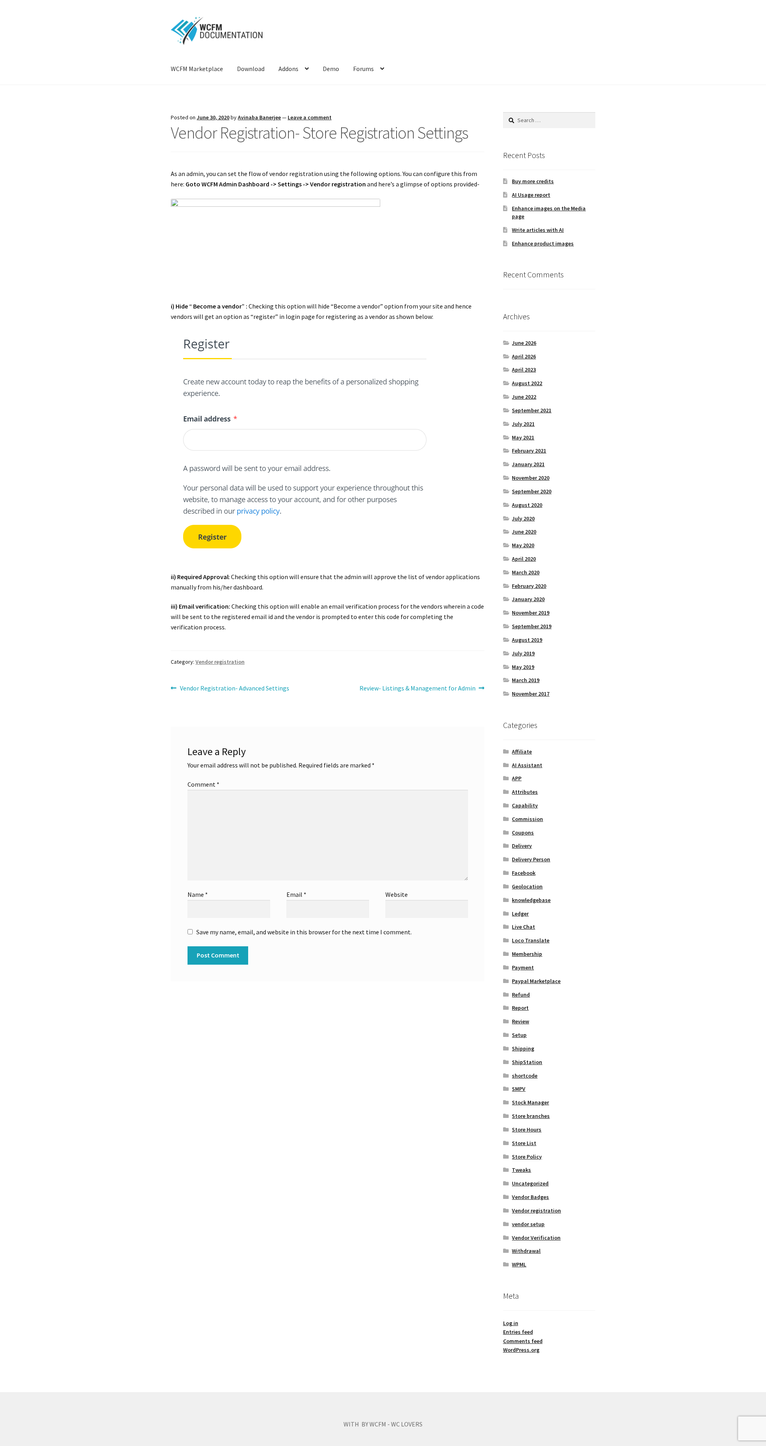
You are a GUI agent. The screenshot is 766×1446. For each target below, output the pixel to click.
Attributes (525, 791)
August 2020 (527, 504)
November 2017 (530, 693)
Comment (203, 784)
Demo (331, 69)
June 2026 (524, 342)
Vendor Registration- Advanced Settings (234, 689)
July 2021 (523, 423)
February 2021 (529, 450)
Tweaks (521, 1169)
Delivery (522, 845)
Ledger (520, 913)
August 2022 (527, 383)
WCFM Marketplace (197, 69)
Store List (524, 1143)
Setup (519, 1035)
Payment (523, 967)
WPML (519, 1264)
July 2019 (523, 653)
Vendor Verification (536, 1237)
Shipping (523, 1048)
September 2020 (531, 491)
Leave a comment (310, 117)
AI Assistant (527, 765)
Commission (527, 819)
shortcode (524, 1075)
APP (516, 778)
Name (198, 894)
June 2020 (524, 531)
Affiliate (522, 751)
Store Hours (526, 1129)
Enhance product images (543, 243)
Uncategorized (530, 1183)
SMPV (518, 1088)
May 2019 (523, 667)
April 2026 (524, 356)
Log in (510, 1323)
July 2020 (523, 518)
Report (520, 1007)
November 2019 (530, 612)
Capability (525, 805)
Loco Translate (530, 940)
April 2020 (524, 558)
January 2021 (528, 464)
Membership (527, 953)
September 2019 (531, 626)
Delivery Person (531, 859)
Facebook (523, 872)
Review (520, 1021)
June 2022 (524, 396)
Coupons (523, 832)
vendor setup (528, 1224)
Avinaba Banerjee (259, 117)
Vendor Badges (530, 1197)
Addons (288, 69)
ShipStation (527, 1062)
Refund (521, 994)
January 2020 (528, 599)
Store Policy (527, 1156)
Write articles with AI (538, 229)
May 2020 (523, 545)
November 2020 (530, 477)
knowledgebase (531, 900)
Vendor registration (220, 661)
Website (396, 894)
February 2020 (529, 585)
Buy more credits (533, 181)
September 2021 (531, 410)
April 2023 (524, 369)
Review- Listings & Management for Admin (417, 689)
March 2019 (525, 680)
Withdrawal (526, 1250)
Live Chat (523, 926)
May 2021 (523, 437)
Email (296, 894)
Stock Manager (530, 1102)
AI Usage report (531, 194)
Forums (363, 69)
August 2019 (527, 639)
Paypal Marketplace (536, 981)
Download (251, 69)
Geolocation (527, 886)
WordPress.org (521, 1349)
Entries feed (518, 1331)
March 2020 (525, 572)
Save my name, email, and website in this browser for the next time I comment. (304, 932)
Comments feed (523, 1341)
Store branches (531, 1116)
